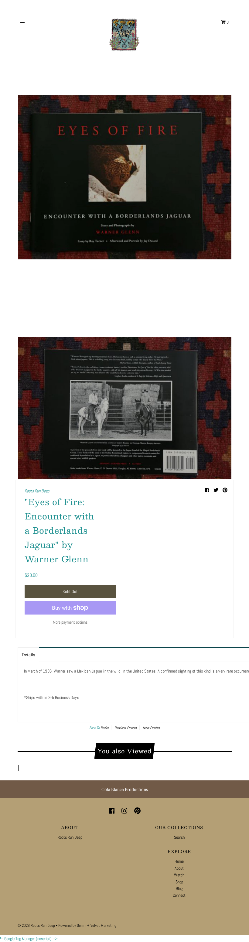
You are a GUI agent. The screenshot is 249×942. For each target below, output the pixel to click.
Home (179, 861)
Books (105, 727)
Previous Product (125, 727)
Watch (179, 875)
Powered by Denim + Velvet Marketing (87, 925)
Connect (179, 895)
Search (179, 837)
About (179, 868)
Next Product (151, 727)
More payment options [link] (70, 622)
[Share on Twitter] (216, 490)
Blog (179, 888)
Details (28, 654)
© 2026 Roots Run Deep (36, 925)
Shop (179, 882)
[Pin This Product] (225, 490)
